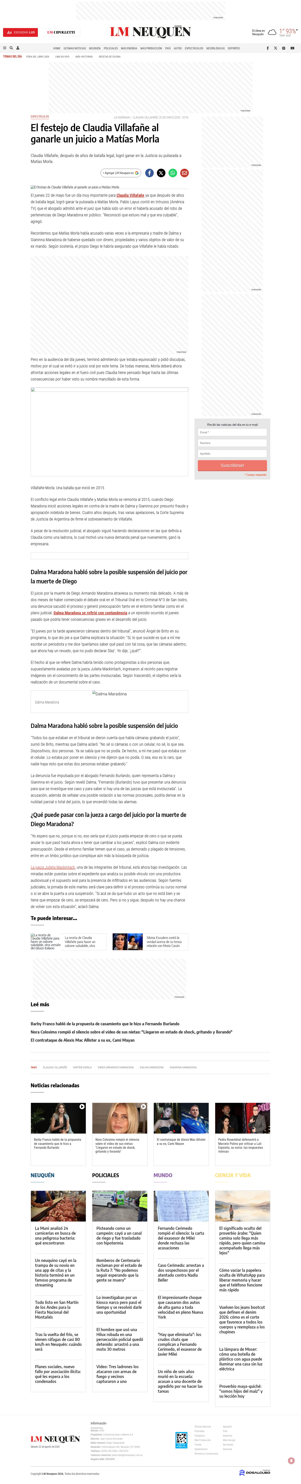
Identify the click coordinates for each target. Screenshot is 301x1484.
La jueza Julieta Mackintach (53, 867)
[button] (4, 48)
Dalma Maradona (152, 1067)
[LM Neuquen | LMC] (61, 32)
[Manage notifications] (291, 1460)
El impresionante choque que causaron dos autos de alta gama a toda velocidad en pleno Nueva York (180, 1307)
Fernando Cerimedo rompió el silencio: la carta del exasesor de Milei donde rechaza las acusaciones (181, 1237)
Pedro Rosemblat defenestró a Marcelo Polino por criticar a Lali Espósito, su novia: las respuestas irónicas (240, 1145)
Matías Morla (82, 1067)
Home (56, 48)
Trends (198, 1444)
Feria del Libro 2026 (37, 56)
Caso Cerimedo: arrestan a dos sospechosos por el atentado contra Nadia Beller (181, 1272)
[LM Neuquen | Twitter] (276, 48)
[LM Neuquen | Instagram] (284, 48)
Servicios (227, 1449)
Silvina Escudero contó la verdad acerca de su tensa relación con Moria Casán (164, 942)
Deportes (234, 48)
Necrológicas (215, 48)
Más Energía (129, 48)
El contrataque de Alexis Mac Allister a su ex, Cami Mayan (83, 1039)
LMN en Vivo (62, 56)
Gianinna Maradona (183, 1067)
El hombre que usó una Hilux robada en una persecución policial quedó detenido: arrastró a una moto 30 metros (119, 1339)
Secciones (228, 1444)
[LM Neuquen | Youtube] (292, 48)
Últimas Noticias (75, 48)
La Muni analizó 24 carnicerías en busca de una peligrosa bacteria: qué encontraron (55, 1235)
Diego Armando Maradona (116, 1067)
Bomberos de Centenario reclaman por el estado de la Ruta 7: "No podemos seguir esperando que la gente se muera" (119, 1270)
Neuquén (95, 48)
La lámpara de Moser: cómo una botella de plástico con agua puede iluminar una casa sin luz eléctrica (241, 1358)
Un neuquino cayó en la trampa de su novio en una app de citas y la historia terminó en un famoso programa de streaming (55, 1272)
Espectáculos (194, 48)
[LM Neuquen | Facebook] (268, 48)
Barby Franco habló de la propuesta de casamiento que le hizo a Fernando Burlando (105, 1023)
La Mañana (122, 117)
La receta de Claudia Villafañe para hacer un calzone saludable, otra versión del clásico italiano (82, 944)
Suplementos (201, 1449)
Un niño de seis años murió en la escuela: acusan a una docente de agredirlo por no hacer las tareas (180, 1381)
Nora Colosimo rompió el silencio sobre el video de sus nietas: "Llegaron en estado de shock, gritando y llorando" (131, 1031)
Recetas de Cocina (109, 56)
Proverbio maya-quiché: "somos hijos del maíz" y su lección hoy (241, 1390)
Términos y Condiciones (206, 1453)
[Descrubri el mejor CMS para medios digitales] (255, 1476)
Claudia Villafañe (145, 117)
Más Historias (84, 56)
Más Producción (151, 48)
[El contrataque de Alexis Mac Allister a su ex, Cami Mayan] (181, 1118)
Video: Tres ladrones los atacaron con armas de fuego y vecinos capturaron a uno (117, 1374)
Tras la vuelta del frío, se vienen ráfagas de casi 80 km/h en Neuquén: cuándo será (58, 1342)
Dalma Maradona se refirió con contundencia (90, 612)
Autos (178, 48)
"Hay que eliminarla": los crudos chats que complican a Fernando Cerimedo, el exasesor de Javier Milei (180, 1344)
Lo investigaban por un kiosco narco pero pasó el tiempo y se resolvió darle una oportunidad (119, 1305)
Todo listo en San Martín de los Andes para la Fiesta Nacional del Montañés (56, 1309)
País (168, 48)
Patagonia (200, 1435)
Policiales (111, 48)
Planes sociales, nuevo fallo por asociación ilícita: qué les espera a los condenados (58, 1374)
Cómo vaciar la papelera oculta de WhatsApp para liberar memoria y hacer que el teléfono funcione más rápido (242, 1279)
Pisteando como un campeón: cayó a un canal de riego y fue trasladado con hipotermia (119, 1235)
